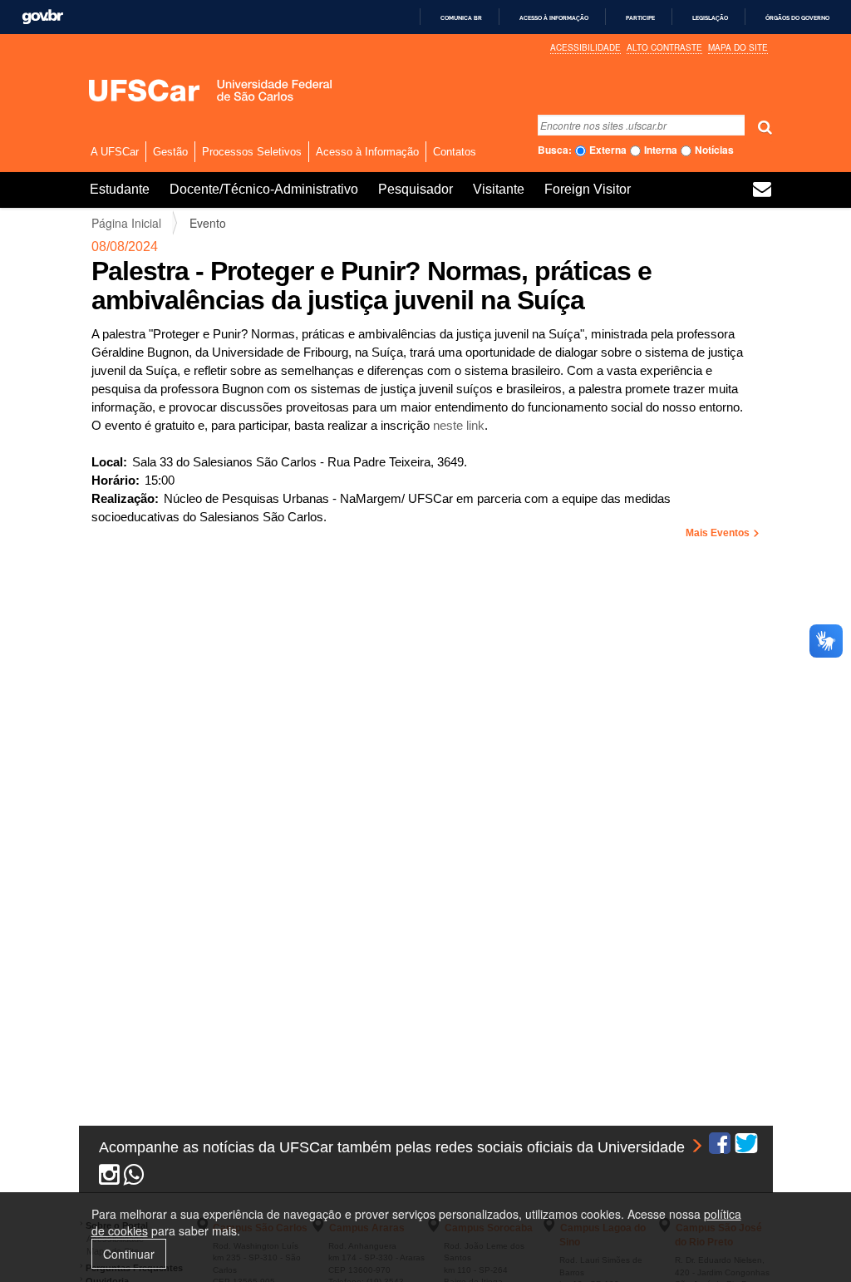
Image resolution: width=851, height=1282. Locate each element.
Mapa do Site (738, 47)
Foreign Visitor (587, 189)
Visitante (498, 189)
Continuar (129, 1253)
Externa (608, 150)
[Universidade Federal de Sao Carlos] (182, 90)
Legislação (710, 18)
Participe (640, 18)
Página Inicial (126, 222)
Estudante (120, 189)
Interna (660, 150)
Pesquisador (415, 189)
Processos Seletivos (252, 151)
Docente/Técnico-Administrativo (264, 189)
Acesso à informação (553, 18)
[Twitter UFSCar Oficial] (746, 1147)
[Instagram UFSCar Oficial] (109, 1178)
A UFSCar (115, 151)
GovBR (42, 17)
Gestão (170, 151)
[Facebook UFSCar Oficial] (719, 1147)
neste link (459, 425)
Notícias (714, 150)
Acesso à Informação (367, 151)
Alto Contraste (664, 47)
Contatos (454, 151)
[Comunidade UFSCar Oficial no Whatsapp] (134, 1178)
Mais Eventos (719, 533)
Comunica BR (461, 18)
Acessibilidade (585, 47)
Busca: (555, 150)
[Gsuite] (762, 191)
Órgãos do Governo (797, 18)
